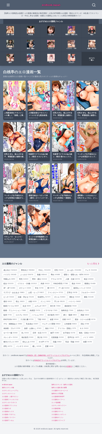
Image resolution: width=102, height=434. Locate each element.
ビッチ (8, 297)
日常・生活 (40, 333)
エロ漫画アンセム (8, 420)
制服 (42, 274)
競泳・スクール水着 (85, 319)
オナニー (25, 288)
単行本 (55, 306)
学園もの (9, 279)
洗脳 (57, 342)
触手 (55, 333)
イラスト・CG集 (27, 283)
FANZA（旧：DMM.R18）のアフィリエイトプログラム (48, 355)
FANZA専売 (60, 283)
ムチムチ (40, 306)
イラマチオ (50, 310)
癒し (36, 346)
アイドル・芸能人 (67, 328)
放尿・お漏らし (32, 328)
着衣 (7, 301)
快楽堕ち (44, 297)
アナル (56, 279)
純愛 (87, 342)
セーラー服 (10, 333)
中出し (44, 270)
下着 (41, 319)
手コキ (59, 301)
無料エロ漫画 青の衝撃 (59, 388)
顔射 (66, 319)
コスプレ (22, 315)
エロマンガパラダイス (9, 403)
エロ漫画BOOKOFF (57, 397)
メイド (88, 337)
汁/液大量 (27, 319)
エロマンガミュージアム (10, 391)
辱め (55, 274)
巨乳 (58, 270)
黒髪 (85, 315)
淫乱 (85, 324)
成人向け (10, 270)
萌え (20, 301)
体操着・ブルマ (11, 328)
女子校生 (69, 333)
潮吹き (74, 297)
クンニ (45, 301)
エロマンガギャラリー (58, 405)
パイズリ (9, 274)
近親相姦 (57, 337)
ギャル (59, 297)
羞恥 (88, 297)
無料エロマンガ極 (8, 388)
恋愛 (49, 346)
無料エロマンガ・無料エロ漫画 (61, 385)
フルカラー (88, 292)
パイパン (75, 301)
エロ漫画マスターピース (59, 391)
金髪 (54, 319)
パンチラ (22, 346)
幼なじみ (29, 342)
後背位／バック (82, 288)
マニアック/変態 (51, 324)
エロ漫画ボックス (8, 411)
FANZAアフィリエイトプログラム (47, 360)
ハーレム (38, 315)
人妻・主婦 (73, 279)
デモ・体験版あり (12, 324)
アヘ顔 (63, 288)
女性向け (83, 310)
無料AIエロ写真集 (57, 394)
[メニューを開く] (8, 5)
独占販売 (27, 337)
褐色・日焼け (87, 333)
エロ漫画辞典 (55, 408)
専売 (23, 279)
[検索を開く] (94, 5)
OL (25, 333)
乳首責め (32, 324)
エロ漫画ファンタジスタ (10, 400)
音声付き (73, 337)
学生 (39, 288)
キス (84, 328)
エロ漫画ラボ (6, 408)
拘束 (45, 283)
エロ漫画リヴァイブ (58, 420)
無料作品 (67, 310)
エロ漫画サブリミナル (9, 405)
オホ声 (44, 342)
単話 (88, 279)
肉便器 (35, 310)
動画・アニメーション (14, 310)
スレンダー (10, 337)
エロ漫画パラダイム (8, 414)
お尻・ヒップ (36, 292)
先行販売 (53, 315)
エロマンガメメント (8, 394)
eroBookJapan (7, 385)
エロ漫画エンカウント (58, 414)
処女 (8, 283)
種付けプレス (11, 342)
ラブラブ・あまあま (13, 292)
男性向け (27, 270)
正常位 (72, 292)
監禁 (7, 315)
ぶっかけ (26, 274)
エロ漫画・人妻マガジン (10, 397)
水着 (32, 301)
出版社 (69, 366)
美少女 (42, 337)
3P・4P (9, 288)
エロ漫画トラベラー (8, 417)
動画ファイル (11, 306)
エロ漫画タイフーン (58, 400)
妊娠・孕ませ (26, 297)
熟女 (76, 283)
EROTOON (10, 319)
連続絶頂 (70, 306)
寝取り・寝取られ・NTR (76, 274)
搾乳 (7, 346)
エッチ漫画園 (55, 403)
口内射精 (70, 324)
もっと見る (92, 263)
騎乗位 (90, 283)
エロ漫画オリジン (57, 417)
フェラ (91, 270)
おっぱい (74, 270)
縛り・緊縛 (70, 315)
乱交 (27, 306)
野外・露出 (39, 279)
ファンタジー (55, 292)
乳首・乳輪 (72, 342)
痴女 (49, 328)
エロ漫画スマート (57, 411)
